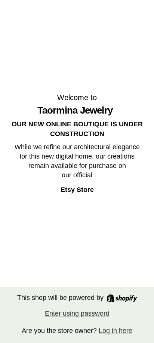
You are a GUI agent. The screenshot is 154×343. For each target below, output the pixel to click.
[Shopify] (122, 298)
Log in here (115, 330)
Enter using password (77, 313)
